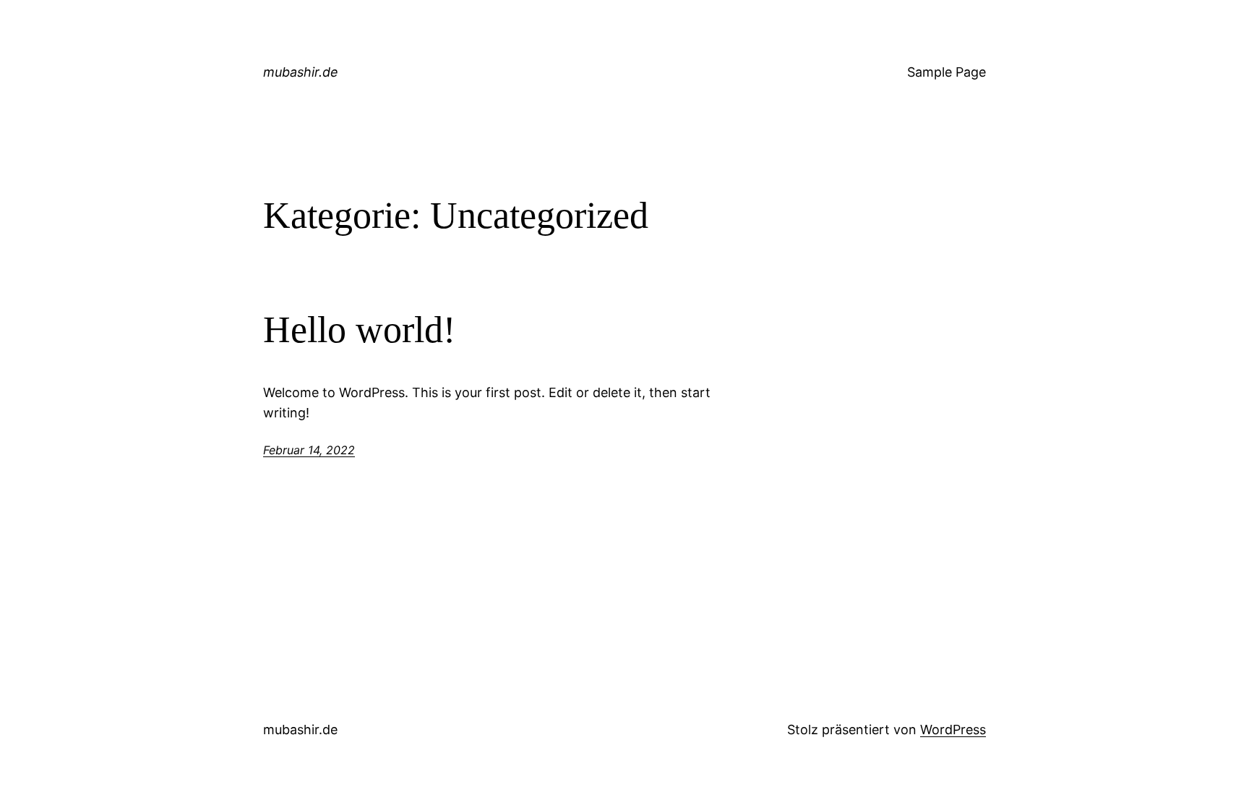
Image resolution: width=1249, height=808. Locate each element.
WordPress (953, 729)
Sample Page (946, 72)
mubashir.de (300, 72)
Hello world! (359, 329)
